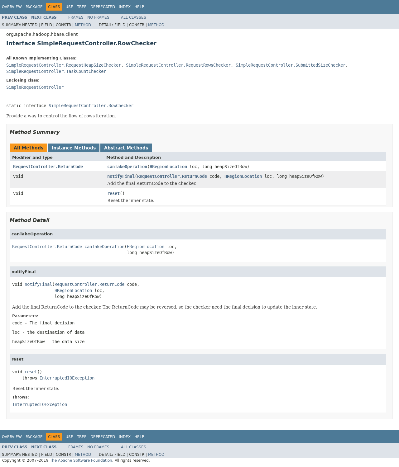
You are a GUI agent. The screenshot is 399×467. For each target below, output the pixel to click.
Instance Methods (74, 147)
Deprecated (102, 7)
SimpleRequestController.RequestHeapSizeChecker (63, 65)
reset (113, 193)
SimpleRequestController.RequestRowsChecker (178, 65)
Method (83, 25)
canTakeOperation (127, 166)
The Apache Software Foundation (81, 460)
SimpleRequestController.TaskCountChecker (56, 71)
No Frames (98, 17)
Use (69, 7)
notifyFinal (121, 176)
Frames (76, 17)
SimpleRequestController (35, 87)
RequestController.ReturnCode (48, 166)
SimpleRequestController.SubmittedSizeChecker (290, 65)
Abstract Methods (126, 147)
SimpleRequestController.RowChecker (91, 105)
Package (34, 7)
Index (125, 7)
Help (139, 7)
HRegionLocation (168, 166)
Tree (82, 7)
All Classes (133, 17)
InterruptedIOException (67, 377)
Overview (12, 7)
